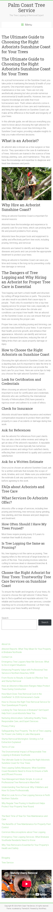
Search (5, 618)
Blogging (6, 858)
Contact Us (7, 657)
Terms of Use (8, 747)
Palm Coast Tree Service (26, 7)
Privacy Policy (8, 726)
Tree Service (8, 862)
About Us (6, 644)
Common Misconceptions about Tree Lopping (23, 832)
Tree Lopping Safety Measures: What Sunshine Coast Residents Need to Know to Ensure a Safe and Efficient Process (25, 771)
